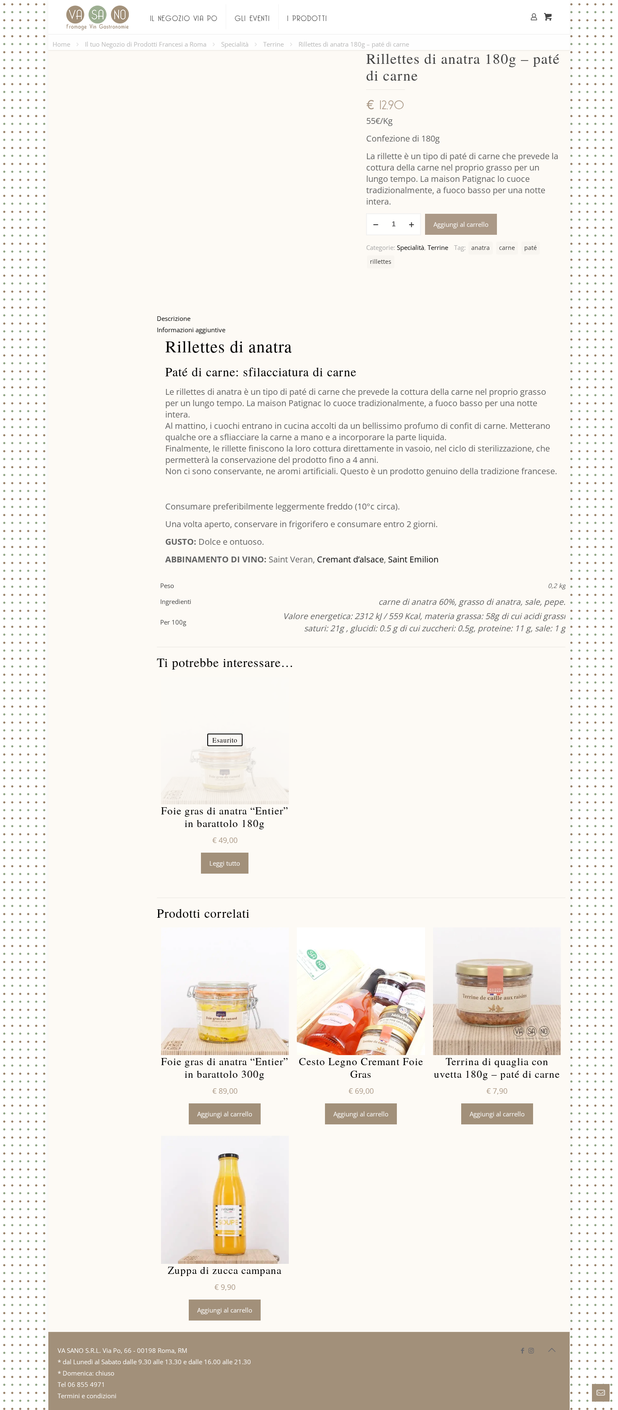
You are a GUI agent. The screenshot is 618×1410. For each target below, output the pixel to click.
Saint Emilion (413, 559)
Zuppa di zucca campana (225, 1270)
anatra (480, 248)
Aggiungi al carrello (461, 224)
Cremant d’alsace (350, 559)
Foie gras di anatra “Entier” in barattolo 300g (224, 1067)
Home (61, 44)
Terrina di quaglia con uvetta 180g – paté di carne (497, 1067)
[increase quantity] (411, 224)
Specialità (234, 44)
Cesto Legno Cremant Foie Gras (361, 1067)
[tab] (361, 318)
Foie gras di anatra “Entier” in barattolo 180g (224, 817)
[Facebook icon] (522, 1350)
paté (530, 248)
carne (507, 248)
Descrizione (173, 318)
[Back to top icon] (551, 1350)
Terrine (273, 44)
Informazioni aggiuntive (191, 330)
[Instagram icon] (531, 1350)
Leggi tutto (224, 863)
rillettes (380, 261)
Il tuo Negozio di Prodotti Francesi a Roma (145, 44)
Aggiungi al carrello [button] (224, 1114)
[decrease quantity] (375, 224)
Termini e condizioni (87, 1396)
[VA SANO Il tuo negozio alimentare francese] (97, 17)
